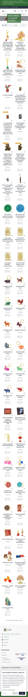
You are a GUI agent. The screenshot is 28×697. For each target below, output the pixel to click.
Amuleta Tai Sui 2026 (20, 515)
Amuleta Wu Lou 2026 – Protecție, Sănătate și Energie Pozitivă (8, 73)
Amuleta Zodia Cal (20, 330)
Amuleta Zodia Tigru (20, 374)
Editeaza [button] (15, 693)
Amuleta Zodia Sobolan (20, 396)
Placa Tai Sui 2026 (7, 539)
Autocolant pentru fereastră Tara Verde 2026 (8, 216)
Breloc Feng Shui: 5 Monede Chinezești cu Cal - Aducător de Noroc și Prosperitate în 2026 (7, 189)
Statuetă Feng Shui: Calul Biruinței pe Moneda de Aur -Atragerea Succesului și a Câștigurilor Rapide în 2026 (8, 159)
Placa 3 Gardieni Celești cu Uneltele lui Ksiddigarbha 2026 (8, 421)
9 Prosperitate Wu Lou (7, 608)
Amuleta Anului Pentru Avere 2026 (20, 469)
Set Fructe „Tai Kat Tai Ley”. (7, 586)
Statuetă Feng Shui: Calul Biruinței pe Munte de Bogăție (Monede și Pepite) (20, 158)
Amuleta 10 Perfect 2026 (8, 491)
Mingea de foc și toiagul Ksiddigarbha (20, 541)
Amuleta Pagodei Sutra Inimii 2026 (7, 444)
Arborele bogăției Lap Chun (20, 586)
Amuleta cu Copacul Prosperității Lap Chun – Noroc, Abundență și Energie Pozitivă (20, 46)
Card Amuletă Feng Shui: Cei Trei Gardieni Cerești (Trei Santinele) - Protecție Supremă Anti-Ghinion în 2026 (8, 128)
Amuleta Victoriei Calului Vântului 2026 (20, 72)
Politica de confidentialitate (8, 690)
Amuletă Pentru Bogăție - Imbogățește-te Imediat (8, 517)
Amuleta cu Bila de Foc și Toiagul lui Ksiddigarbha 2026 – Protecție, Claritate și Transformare (8, 46)
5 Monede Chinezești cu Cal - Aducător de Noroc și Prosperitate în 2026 (20, 189)
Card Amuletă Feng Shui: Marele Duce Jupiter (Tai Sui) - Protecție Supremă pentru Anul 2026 (20, 99)
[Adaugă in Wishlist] (9, 359)
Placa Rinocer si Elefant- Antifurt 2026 (20, 419)
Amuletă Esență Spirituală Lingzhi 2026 (20, 445)
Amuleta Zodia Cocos (20, 309)
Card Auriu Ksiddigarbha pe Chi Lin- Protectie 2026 (7, 240)
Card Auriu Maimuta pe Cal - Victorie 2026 (20, 239)
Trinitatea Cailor (8, 562)
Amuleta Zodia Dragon (20, 352)
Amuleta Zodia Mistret (7, 287)
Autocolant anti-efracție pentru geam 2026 (20, 216)
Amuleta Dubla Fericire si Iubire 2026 (8, 469)
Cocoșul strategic (8, 95)
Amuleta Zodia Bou (7, 396)
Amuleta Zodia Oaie (7, 330)
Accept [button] (22, 693)
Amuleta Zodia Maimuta (7, 309)
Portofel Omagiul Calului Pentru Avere (20, 564)
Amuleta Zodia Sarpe (7, 352)
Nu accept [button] (4, 693)
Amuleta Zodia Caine (20, 287)
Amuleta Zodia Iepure (7, 374)
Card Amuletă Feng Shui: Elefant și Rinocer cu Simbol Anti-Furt (20, 126)
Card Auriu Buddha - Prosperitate (8, 264)
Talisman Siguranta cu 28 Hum (20, 492)
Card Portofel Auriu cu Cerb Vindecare (20, 264)
